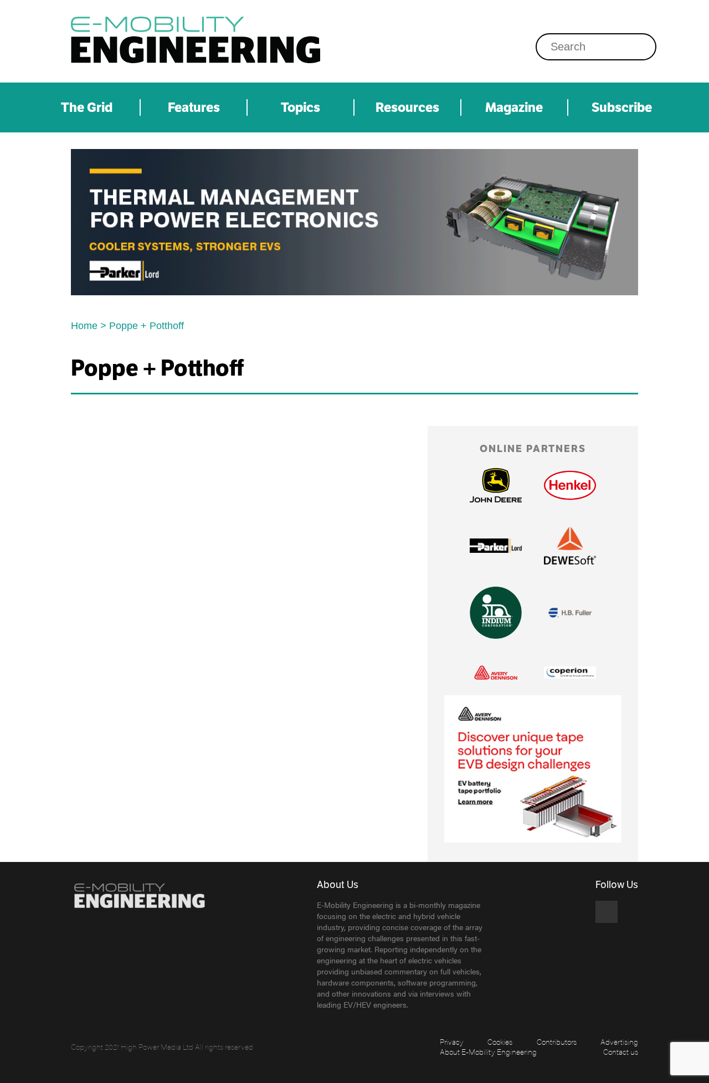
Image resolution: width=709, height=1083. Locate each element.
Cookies (499, 1041)
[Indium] (496, 613)
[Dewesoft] (570, 546)
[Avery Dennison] (496, 672)
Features (194, 107)
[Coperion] (570, 672)
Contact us (620, 1051)
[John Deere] (496, 485)
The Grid (86, 107)
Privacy (452, 1041)
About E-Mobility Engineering (488, 1051)
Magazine (514, 107)
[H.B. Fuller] (570, 612)
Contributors (557, 1041)
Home (84, 325)
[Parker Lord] (354, 222)
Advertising (619, 1041)
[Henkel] (570, 485)
